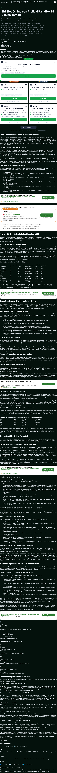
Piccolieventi (4, 2)
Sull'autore (8, 752)
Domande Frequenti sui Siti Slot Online (17, 55)
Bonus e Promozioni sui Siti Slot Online (30, 52)
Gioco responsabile (51, 752)
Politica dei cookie (20, 752)
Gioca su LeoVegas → (48, 197)
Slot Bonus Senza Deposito (22, 1)
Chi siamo (2, 752)
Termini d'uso (29, 752)
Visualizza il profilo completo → (8, 638)
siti (6, 258)
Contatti (2, 753)
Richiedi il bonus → (47, 215)
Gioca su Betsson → (48, 293)
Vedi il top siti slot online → (8, 40)
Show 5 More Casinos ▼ (28, 127)
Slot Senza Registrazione (25, 2)
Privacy (13, 752)
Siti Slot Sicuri (43, 1)
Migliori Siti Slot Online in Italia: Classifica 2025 (39, 51)
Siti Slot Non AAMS (35, 1)
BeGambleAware (19, 746)
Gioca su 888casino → (48, 383)
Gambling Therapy (7, 746)
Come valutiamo (41, 752)
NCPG (26, 746)
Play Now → (28, 76)
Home (13, 1)
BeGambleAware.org (42, 130)
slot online (52, 340)
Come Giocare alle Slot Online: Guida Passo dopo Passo (21, 54)
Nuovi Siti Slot (15, 2)
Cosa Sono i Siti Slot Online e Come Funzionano (13, 51)
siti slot (32, 357)
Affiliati (35, 752)
